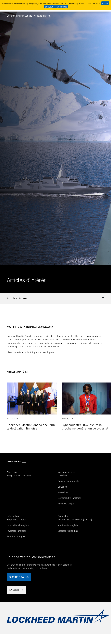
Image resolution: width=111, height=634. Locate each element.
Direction (62, 486)
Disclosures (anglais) (68, 530)
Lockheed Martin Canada (19, 15)
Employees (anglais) (17, 519)
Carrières (62, 475)
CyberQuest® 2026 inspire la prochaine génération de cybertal (85, 426)
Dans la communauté (68, 481)
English (14, 589)
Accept (105, 3)
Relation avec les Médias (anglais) (75, 519)
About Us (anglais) (67, 503)
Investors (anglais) (16, 530)
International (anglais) (18, 525)
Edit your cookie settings (56, 6)
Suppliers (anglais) (16, 536)
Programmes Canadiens (19, 475)
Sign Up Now (16, 577)
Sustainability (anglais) (69, 497)
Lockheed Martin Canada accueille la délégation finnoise (31, 426)
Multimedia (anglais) (68, 525)
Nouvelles (63, 492)
